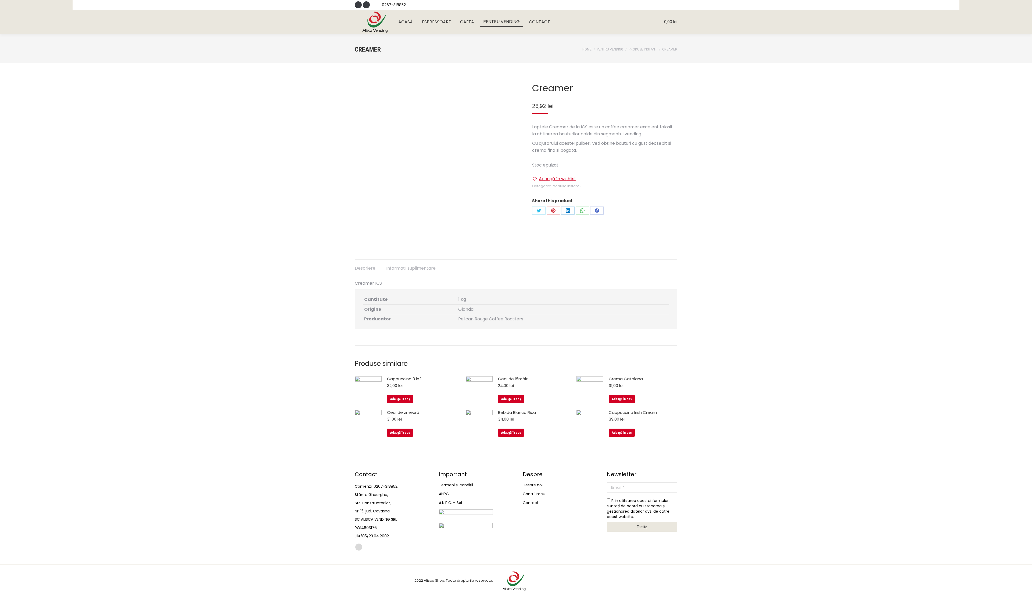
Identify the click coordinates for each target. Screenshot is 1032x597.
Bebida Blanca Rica (517, 412)
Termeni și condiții (456, 485)
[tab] (365, 265)
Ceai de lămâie (513, 379)
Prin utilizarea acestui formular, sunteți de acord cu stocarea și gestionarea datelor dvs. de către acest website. (638, 508)
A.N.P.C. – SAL (451, 502)
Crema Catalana (626, 379)
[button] (554, 178)
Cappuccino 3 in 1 (404, 379)
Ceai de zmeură (403, 412)
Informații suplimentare (411, 268)
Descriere (365, 268)
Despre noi (533, 485)
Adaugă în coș (400, 399)
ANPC (444, 494)
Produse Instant (565, 186)
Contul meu (534, 494)
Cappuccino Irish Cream (633, 412)
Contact (531, 502)
